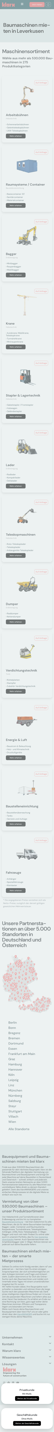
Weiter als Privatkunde (27, 1398)
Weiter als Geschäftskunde (27, 1423)
